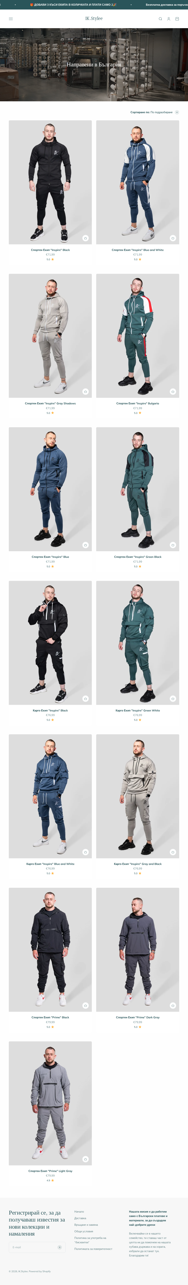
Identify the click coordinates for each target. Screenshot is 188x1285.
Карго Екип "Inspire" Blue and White (50, 864)
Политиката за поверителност (93, 1249)
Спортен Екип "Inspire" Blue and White (138, 250)
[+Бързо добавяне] (85, 238)
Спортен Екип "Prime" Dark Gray (138, 1017)
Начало (79, 1211)
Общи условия (83, 1231)
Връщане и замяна (86, 1224)
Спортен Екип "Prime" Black (50, 1017)
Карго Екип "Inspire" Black (50, 710)
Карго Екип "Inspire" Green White (138, 710)
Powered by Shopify (40, 1271)
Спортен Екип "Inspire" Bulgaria (137, 403)
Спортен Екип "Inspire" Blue (50, 557)
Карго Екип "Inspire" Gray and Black (138, 864)
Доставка (80, 1218)
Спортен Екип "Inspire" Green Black (137, 557)
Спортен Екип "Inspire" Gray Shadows (50, 403)
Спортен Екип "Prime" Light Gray (50, 1171)
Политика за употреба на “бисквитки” (90, 1240)
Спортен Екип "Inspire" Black (50, 250)
